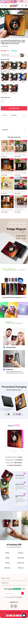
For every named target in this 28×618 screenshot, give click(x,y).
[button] (2, 5)
